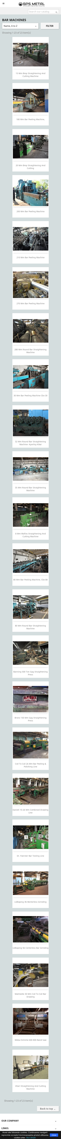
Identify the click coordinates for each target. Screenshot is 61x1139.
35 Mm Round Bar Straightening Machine (30, 489)
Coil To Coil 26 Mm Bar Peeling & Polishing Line (30, 765)
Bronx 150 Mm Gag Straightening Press (31, 719)
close (54, 1135)
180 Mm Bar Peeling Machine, (30, 119)
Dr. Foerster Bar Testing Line (30, 855)
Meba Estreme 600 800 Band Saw (30, 1040)
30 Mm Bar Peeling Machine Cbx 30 (30, 395)
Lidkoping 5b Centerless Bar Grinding (31, 948)
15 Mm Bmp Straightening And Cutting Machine (30, 74)
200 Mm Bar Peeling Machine (31, 211)
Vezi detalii (31, 1137)
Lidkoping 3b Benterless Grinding (30, 901)
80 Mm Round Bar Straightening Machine (30, 627)
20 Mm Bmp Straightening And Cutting (30, 167)
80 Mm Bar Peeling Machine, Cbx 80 (30, 579)
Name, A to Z (20, 25)
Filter (49, 25)
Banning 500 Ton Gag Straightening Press (30, 673)
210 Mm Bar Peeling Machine (31, 257)
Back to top (48, 1109)
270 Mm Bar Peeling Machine (31, 303)
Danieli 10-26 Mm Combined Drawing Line (30, 811)
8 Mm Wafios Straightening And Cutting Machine (30, 535)
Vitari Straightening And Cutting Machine (30, 1087)
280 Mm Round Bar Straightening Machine (30, 351)
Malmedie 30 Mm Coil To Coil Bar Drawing (30, 995)
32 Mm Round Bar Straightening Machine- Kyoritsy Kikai (30, 443)
